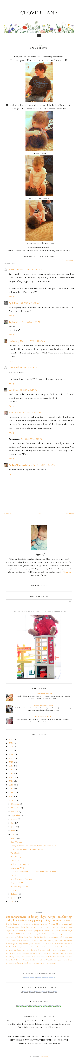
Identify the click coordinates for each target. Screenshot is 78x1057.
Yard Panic (15, 853)
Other (52, 256)
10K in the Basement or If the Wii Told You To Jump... (34, 871)
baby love (25, 927)
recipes (52, 917)
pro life (30, 940)
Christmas (56, 920)
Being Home (25, 947)
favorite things (20, 924)
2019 (11, 762)
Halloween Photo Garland (51, 947)
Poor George (16, 857)
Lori (11, 367)
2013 (11, 785)
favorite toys (66, 927)
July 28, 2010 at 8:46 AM (44, 465)
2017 (11, 769)
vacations (47, 930)
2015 (11, 777)
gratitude (34, 924)
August (14, 819)
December (15, 804)
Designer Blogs (44, 1056)
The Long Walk (17, 868)
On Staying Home (41, 937)
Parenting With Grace (39, 934)
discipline (69, 960)
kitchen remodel (20, 963)
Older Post (69, 513)
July (13, 823)
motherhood (22, 940)
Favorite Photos (36, 947)
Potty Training (15, 957)
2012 (11, 788)
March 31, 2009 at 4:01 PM (25, 367)
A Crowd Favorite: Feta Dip (43, 693)
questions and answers (48, 963)
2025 (11, 739)
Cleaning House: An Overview (43, 705)
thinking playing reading (37, 920)
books (21, 920)
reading (19, 944)
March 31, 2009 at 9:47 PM (25, 390)
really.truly (14, 341)
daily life (11, 920)
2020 (11, 758)
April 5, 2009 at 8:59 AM (32, 439)
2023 (11, 747)
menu (52, 934)
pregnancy (38, 930)
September (16, 815)
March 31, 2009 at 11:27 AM (28, 322)
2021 (11, 754)
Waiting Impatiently (19, 886)
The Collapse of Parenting (20, 960)
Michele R (13, 412)
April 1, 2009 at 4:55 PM (30, 412)
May (13, 830)
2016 (11, 773)
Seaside (46, 957)
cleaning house (66, 940)
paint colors (11, 937)
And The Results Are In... (21, 879)
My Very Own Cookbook (43, 717)
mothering (65, 917)
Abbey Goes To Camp (20, 864)
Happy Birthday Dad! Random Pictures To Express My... (34, 846)
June (13, 827)
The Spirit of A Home (38, 960)
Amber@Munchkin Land (20, 465)
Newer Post (8, 513)
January (14, 898)
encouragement (16, 917)
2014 (11, 781)
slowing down (61, 934)
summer (44, 924)
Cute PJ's (14, 890)
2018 (11, 766)
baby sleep (38, 940)
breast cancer (54, 937)
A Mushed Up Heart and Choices (58, 944)
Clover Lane (39, 12)
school (13, 940)
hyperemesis (10, 963)
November (16, 808)
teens (70, 934)
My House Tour (26, 937)
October (15, 811)
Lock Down (16, 860)
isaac (11, 262)
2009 (11, 800)
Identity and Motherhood (36, 953)
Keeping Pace (50, 953)
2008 (11, 901)
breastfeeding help (51, 940)
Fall (18, 937)
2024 (11, 743)
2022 (11, 750)
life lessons (64, 937)
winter (30, 930)
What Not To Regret (53, 960)
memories (16, 927)
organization (11, 930)
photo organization (33, 963)
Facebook (32, 256)
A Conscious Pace (38, 944)
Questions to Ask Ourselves (30, 957)
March (14, 838)
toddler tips (22, 930)
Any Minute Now (18, 883)
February (15, 894)
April (11, 303)
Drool (13, 875)
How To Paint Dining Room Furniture (27, 849)
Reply (11, 296)
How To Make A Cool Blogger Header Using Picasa (41, 950)
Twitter (38, 256)
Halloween (25, 934)
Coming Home (55, 924)
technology (27, 944)
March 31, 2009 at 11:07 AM (27, 303)
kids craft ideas (58, 930)
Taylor (12, 322)
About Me (67, 572)
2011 (11, 792)
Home (39, 513)
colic (63, 960)
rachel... (12, 269)
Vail (11, 390)
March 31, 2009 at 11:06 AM (29, 269)
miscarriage (10, 944)
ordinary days (37, 917)
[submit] (70, 601)
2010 (11, 796)
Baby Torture (16, 842)
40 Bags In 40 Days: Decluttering (45, 927)
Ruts (42, 957)
